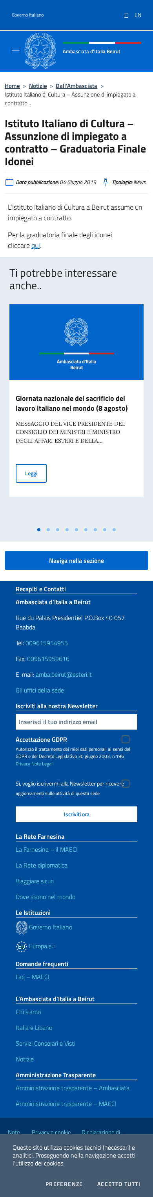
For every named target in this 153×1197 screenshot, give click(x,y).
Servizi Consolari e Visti (45, 1043)
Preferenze (64, 1184)
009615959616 (48, 658)
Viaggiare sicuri (35, 881)
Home (12, 85)
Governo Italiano (28, 15)
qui (35, 245)
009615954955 (47, 643)
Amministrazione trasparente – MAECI (66, 1103)
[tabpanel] (76, 413)
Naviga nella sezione (76, 560)
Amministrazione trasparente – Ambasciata (72, 1088)
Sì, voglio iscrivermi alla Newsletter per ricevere (70, 783)
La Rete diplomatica (41, 865)
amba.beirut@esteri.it (64, 674)
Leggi (36, 473)
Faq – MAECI (32, 976)
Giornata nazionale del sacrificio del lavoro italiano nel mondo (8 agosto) (72, 403)
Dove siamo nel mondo (45, 896)
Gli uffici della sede (40, 690)
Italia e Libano (34, 1027)
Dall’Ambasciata (76, 85)
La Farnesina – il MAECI (47, 849)
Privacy (23, 763)
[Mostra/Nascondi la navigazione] (15, 50)
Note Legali (42, 763)
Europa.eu (41, 946)
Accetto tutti (118, 1184)
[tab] (38, 529)
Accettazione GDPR (41, 739)
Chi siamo (28, 1011)
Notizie (38, 85)
